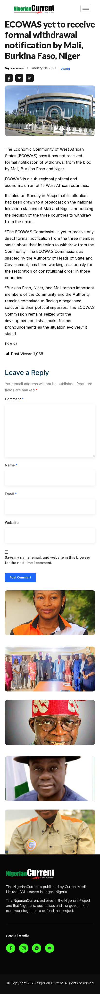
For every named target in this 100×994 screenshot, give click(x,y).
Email (11, 494)
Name (11, 465)
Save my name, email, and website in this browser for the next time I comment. (47, 560)
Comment (14, 399)
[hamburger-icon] (85, 8)
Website (12, 523)
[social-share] (9, 78)
